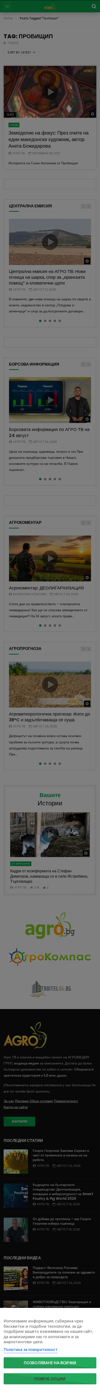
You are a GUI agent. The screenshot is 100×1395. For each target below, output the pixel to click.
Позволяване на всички (50, 1362)
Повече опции (50, 1378)
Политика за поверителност (31, 1349)
